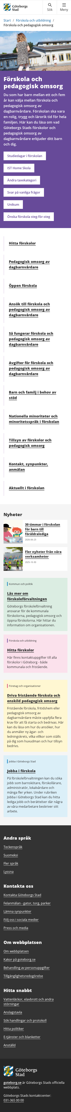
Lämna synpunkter (17, 911)
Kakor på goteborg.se (20, 959)
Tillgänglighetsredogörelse (23, 976)
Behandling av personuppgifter (27, 968)
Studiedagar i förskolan (24, 156)
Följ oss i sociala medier (21, 919)
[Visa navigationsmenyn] (64, 7)
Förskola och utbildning (33, 20)
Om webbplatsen (16, 951)
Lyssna (9, 871)
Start (7, 20)
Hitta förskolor (20, 650)
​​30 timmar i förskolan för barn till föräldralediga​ (42, 529)
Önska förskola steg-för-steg (28, 217)
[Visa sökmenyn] (50, 7)
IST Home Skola (19, 168)
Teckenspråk (13, 847)
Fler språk (11, 863)
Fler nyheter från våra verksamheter (43, 554)
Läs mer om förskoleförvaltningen (27, 596)
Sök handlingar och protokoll (25, 1020)
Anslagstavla (13, 1012)
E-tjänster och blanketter (22, 1037)
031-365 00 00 (14, 1100)
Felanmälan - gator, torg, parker (27, 903)
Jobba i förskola (21, 770)
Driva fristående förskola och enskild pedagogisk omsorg (33, 698)
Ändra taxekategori (21, 180)
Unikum (13, 204)
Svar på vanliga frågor (23, 192)
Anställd (10, 1045)
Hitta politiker (14, 1029)
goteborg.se (12, 1082)
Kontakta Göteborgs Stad (22, 895)
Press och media (16, 928)
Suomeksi (11, 855)
